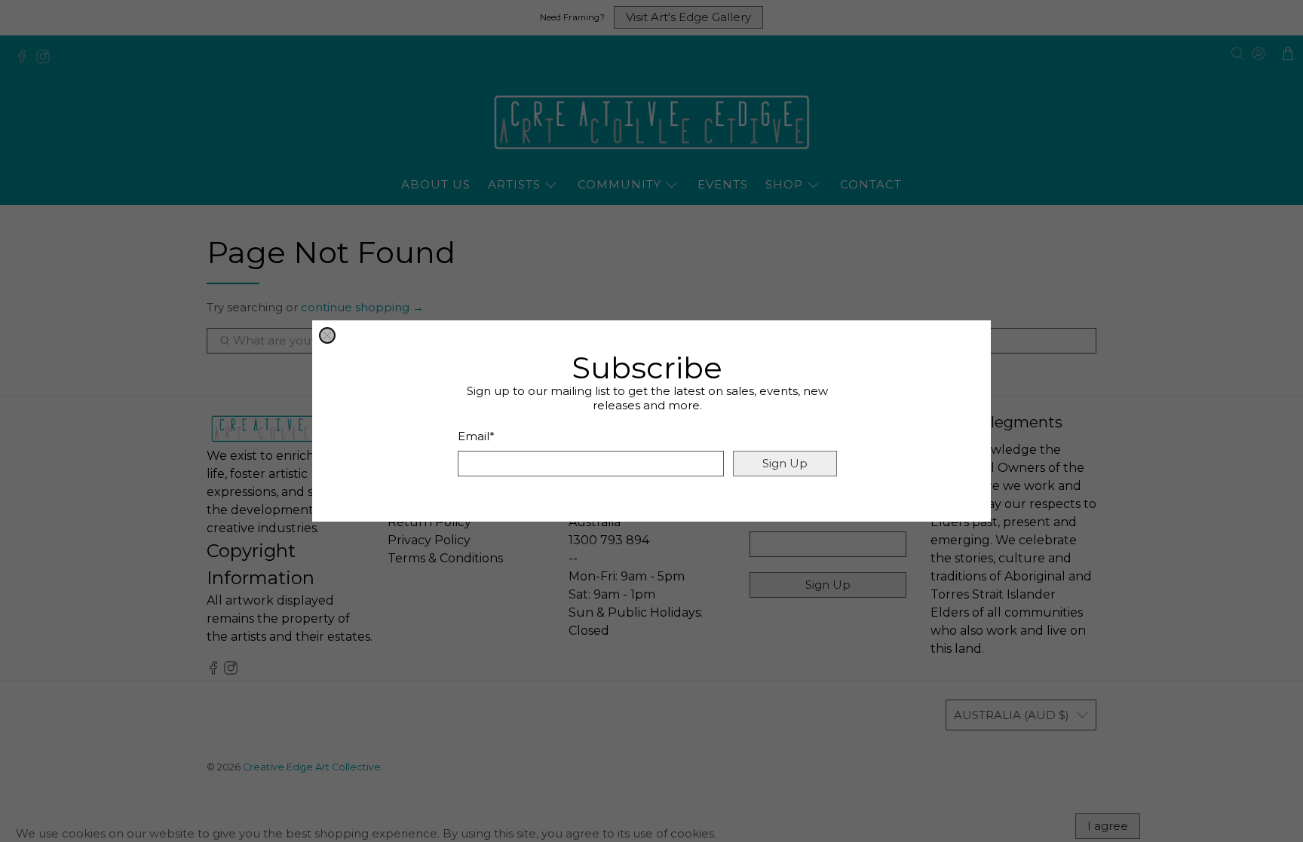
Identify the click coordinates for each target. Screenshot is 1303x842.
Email (476, 436)
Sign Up (785, 463)
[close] (327, 335)
